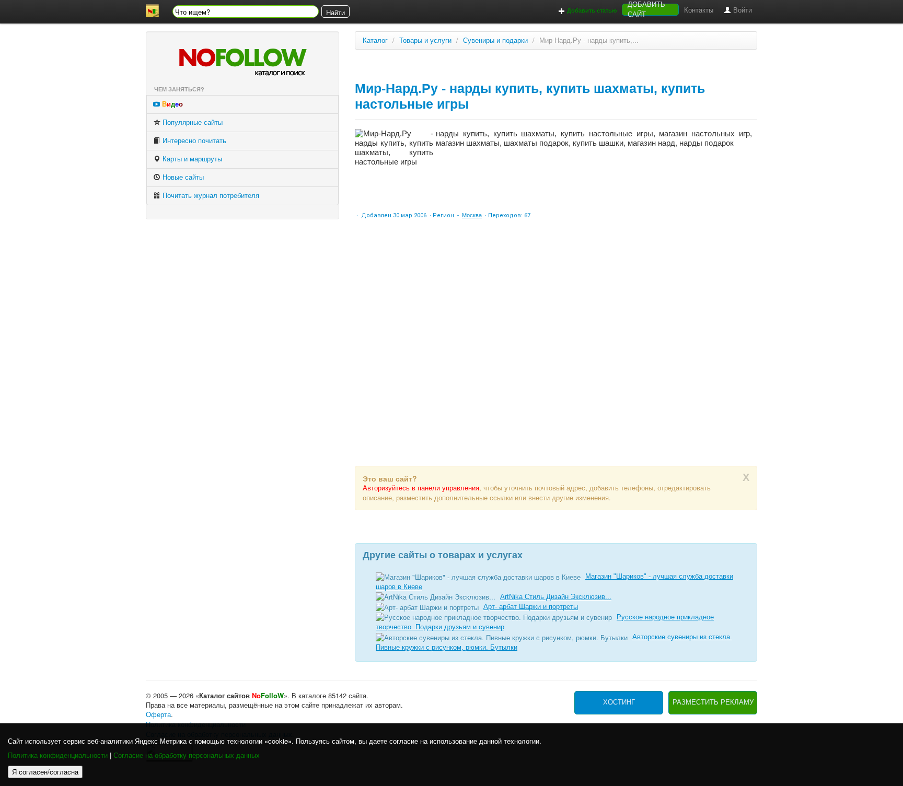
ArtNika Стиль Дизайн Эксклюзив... (555, 597)
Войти (741, 10)
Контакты (698, 10)
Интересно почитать (193, 141)
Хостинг (619, 702)
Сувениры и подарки (495, 40)
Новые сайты (182, 177)
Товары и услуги (425, 40)
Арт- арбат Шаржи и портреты (530, 607)
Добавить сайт (646, 10)
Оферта (158, 715)
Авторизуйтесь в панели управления (421, 488)
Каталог (375, 40)
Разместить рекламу (713, 702)
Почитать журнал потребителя (209, 196)
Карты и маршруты (191, 159)
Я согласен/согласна (45, 772)
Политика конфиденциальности (58, 755)
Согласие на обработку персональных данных (186, 755)
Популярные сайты (191, 122)
